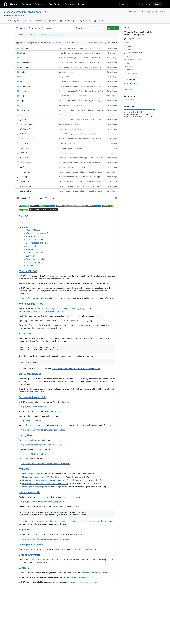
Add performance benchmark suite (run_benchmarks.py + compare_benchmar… (88, 120)
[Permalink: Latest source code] (17, 492)
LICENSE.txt (24, 148)
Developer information (36, 259)
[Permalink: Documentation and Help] (17, 397)
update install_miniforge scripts (70, 105)
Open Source (54, 4)
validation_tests (25, 110)
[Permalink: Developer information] (17, 544)
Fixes (60, 139)
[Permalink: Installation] (17, 333)
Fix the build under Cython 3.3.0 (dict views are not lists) (79, 58)
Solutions (26, 4)
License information (34, 262)
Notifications (133, 12)
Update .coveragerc (66, 115)
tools (21, 105)
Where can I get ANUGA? (37, 233)
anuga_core (34, 12)
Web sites (30, 249)
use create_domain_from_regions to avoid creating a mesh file (81, 110)
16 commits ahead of (35, 35)
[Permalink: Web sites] (17, 469)
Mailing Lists (31, 246)
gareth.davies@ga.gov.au (75, 577)
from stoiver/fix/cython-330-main (58, 43)
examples (23, 91)
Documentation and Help (37, 243)
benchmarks (24, 67)
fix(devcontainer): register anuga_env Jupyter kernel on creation (82, 48)
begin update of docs (66, 153)
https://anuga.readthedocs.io (33, 406)
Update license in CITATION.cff (70, 129)
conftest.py (24, 177)
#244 (43, 43)
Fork (147, 12)
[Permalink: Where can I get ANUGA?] (17, 303)
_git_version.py (25, 172)
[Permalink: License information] (17, 554)
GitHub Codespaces (35, 239)
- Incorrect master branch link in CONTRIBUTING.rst (86, 139)
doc (21, 77)
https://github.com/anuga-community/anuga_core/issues (45, 463)
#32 (64, 139)
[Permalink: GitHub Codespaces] (17, 374)
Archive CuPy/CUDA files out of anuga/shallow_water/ (78, 62)
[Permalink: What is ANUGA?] (17, 271)
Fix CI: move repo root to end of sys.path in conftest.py (79, 177)
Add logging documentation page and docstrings (77, 81)
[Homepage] (5, 4)
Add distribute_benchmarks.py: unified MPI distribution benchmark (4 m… (86, 67)
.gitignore (23, 120)
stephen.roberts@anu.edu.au (94, 572)
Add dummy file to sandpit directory (72, 96)
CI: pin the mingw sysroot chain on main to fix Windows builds (81, 53)
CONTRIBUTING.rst (27, 139)
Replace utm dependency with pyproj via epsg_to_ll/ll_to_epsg (81, 186)
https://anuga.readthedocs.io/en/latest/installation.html (76, 368)
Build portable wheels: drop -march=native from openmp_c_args (82, 181)
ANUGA (24, 216)
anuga (22, 58)
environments (25, 86)
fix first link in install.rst (67, 143)
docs (21, 81)
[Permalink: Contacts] (17, 568)
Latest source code (34, 252)
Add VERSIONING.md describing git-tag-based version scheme (82, 162)
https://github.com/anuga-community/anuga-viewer (44, 487)
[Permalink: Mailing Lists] (17, 435)
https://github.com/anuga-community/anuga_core (68, 308)
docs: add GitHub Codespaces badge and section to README (81, 158)
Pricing (81, 4)
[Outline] (116, 198)
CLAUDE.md (24, 134)
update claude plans (66, 72)
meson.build (24, 181)
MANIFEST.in (24, 153)
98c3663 (90, 43)
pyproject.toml (25, 186)
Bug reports (31, 256)
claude (22, 72)
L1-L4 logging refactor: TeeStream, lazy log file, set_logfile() (81, 91)
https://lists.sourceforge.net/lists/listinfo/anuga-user (43, 445)
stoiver (22, 43)
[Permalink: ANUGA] (17, 216)
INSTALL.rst (24, 143)
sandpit (22, 96)
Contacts (30, 265)
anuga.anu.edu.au (134, 39)
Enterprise (69, 4)
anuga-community (16, 12)
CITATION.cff (25, 129)
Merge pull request (33, 43)
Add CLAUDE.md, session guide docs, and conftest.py (79, 134)
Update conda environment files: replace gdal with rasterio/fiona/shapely (85, 86)
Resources (40, 4)
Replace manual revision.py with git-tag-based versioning (80, 172)
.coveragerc (24, 115)
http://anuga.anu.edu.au (31, 420)
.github (22, 53)
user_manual (56, 411)
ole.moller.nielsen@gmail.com (83, 582)
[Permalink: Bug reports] (17, 529)
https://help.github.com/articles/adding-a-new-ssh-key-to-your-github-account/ (79, 521)
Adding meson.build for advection (71, 148)
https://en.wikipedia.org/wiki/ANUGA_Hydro (41, 477)
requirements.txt (26, 191)
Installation (30, 236)
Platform (14, 4)
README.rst (24, 158)
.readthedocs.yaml (27, 124)
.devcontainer (25, 48)
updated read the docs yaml (69, 124)
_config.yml (24, 167)
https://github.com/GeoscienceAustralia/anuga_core (41, 311)
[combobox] (91, 28)
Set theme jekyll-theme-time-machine (72, 167)
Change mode (63, 77)
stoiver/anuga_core (17, 15)
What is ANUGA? (33, 230)
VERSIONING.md (26, 162)
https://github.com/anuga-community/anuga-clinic (43, 430)
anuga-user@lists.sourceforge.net (35, 454)
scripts (22, 101)
